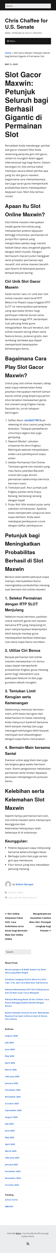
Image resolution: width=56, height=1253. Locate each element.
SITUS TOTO (11, 1199)
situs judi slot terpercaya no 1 (23, 897)
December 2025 (12, 1090)
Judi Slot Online (15, 892)
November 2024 (13, 1178)
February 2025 (12, 1157)
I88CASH (9, 1206)
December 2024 (12, 1171)
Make (18, 1233)
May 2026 (9, 1056)
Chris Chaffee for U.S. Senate (26, 23)
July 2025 (9, 1123)
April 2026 (10, 1062)
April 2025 (10, 1144)
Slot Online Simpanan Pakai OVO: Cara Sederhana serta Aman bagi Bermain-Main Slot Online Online (16, 926)
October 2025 (12, 1103)
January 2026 (11, 1083)
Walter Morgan (24, 884)
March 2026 (10, 1069)
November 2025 (13, 1096)
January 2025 (11, 1164)
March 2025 (10, 1151)
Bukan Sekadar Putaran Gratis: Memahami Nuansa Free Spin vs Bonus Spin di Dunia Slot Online (27, 1016)
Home (8, 52)
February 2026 (12, 1076)
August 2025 (11, 1117)
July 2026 (9, 1042)
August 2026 (11, 1035)
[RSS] (28, 1243)
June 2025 (9, 1130)
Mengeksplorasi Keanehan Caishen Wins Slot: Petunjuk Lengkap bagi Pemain (40, 922)
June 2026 (9, 1049)
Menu (12, 41)
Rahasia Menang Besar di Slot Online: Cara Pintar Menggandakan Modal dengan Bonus (27, 1002)
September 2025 (13, 1110)
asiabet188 (31, 420)
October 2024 (12, 1185)
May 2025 (9, 1137)
